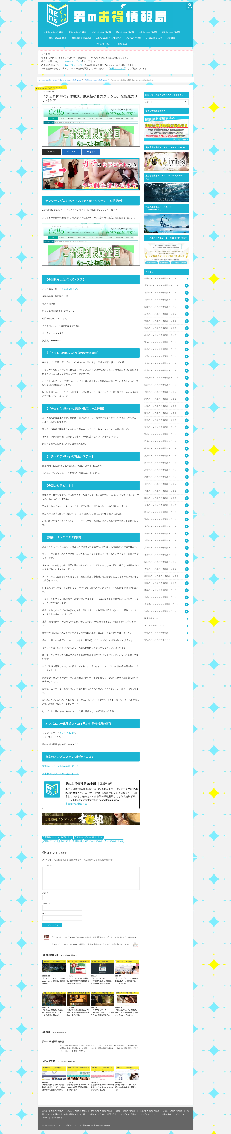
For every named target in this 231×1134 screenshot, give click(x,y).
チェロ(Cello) (67, 289)
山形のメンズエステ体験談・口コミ (160, 307)
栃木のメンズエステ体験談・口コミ (160, 335)
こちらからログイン (72, 61)
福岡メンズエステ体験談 (57, 38)
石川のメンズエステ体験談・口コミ (160, 441)
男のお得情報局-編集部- (53, 1041)
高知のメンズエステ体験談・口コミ (160, 512)
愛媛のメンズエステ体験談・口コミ (160, 420)
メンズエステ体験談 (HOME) (48, 80)
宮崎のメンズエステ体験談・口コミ (160, 519)
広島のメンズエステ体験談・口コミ (160, 548)
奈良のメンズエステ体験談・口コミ (160, 463)
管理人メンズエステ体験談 (156, 633)
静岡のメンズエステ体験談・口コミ (160, 399)
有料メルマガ (116, 68)
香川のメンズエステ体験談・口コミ (160, 505)
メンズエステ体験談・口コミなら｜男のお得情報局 (75, 1125)
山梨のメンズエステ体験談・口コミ (160, 385)
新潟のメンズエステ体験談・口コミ (160, 427)
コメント (47, 865)
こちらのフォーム (71, 65)
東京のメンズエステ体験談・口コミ (70, 80)
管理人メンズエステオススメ (157, 640)
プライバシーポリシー (105, 44)
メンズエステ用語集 (133, 38)
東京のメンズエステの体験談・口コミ (60, 766)
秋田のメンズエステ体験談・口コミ (160, 300)
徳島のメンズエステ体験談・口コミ (160, 555)
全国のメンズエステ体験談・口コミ (160, 278)
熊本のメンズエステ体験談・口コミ (160, 590)
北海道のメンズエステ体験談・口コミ (161, 285)
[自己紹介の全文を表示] (91, 804)
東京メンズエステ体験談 (77, 32)
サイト (45, 914)
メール (46, 903)
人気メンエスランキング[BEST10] (108, 38)
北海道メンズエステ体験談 (53, 32)
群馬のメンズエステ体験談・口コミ (160, 349)
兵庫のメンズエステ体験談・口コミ (160, 491)
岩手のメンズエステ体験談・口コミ (160, 314)
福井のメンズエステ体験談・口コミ (160, 484)
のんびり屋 (66, 841)
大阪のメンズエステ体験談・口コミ (160, 477)
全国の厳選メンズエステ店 (81, 38)
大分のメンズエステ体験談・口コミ (160, 526)
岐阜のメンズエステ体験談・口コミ (160, 448)
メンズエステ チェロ (115, 841)
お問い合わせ (123, 44)
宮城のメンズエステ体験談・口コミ (160, 321)
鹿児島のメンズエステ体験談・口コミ (161, 604)
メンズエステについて (154, 38)
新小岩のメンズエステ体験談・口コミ (96, 80)
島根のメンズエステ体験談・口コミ (160, 533)
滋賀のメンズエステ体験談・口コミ (160, 455)
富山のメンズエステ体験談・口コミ (160, 434)
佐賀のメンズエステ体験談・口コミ (160, 569)
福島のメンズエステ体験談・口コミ (160, 328)
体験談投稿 (171, 38)
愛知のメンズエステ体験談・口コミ (160, 413)
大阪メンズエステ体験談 (148, 32)
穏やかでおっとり (51, 841)
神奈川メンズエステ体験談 (101, 32)
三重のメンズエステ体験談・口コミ (160, 406)
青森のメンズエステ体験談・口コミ (160, 292)
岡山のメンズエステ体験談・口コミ (160, 498)
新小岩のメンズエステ (94, 841)
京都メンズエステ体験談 (171, 32)
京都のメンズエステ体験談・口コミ (160, 470)
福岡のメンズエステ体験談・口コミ (160, 583)
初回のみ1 (78, 841)
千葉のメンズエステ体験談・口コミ (160, 370)
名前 (45, 893)
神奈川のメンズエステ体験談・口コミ (161, 378)
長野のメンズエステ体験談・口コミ (160, 392)
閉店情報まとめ (151, 618)
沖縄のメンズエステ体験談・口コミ (160, 611)
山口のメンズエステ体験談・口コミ (160, 562)
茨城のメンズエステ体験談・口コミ (160, 342)
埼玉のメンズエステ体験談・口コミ (160, 356)
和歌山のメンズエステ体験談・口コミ (161, 576)
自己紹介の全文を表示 (77, 803)
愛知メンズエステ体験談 (125, 32)
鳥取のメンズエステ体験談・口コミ (160, 540)
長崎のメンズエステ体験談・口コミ (160, 597)
